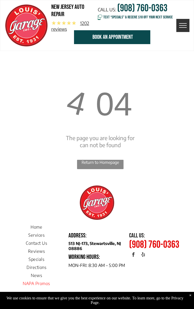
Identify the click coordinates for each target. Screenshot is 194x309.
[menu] (182, 25)
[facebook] (133, 255)
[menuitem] (36, 226)
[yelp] (143, 255)
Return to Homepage (100, 162)
